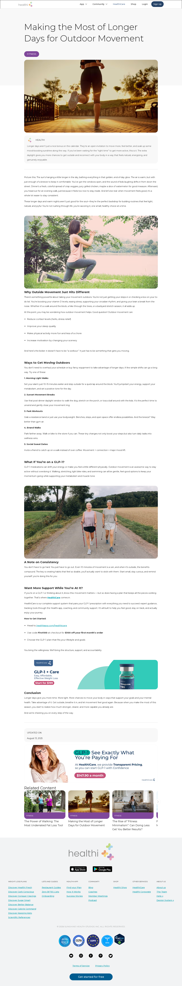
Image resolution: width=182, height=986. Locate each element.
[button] (83, 4)
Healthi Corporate (142, 892)
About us (161, 887)
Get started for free (91, 976)
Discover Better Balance (20, 904)
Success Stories (75, 896)
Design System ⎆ (165, 900)
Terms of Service (81, 966)
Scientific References (19, 917)
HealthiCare (139, 887)
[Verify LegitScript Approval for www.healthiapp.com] (119, 939)
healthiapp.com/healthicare (51, 625)
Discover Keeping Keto (20, 913)
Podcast (92, 900)
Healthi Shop (120, 887)
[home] (25, 4)
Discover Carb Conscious (21, 892)
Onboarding (48, 896)
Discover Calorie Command (22, 909)
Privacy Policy (102, 966)
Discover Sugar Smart (19, 900)
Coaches (92, 892)
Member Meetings (98, 896)
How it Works (74, 892)
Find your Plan (74, 887)
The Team (162, 892)
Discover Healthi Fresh (20, 887)
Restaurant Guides (51, 887)
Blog (90, 887)
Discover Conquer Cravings (22, 896)
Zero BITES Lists (50, 892)
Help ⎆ (160, 896)
